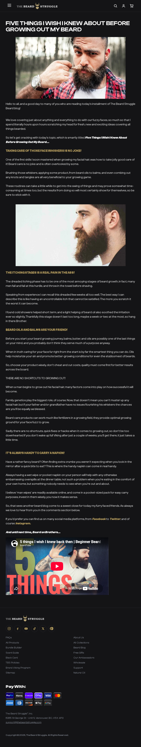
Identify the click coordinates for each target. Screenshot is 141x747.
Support (78, 667)
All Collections (81, 642)
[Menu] (9, 5)
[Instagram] (9, 628)
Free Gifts (78, 652)
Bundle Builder (14, 647)
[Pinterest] (51, 628)
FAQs (9, 637)
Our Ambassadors (83, 657)
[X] (42, 628)
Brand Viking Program (18, 667)
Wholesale (79, 662)
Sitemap (10, 672)
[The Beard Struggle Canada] (37, 6)
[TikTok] (34, 628)
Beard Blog (79, 647)
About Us (78, 637)
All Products (12, 642)
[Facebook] (17, 628)
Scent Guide (12, 652)
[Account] (123, 6)
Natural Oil (79, 672)
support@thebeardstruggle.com (23, 722)
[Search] (115, 6)
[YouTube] (26, 628)
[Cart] (131, 6)
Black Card (12, 657)
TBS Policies (12, 662)
